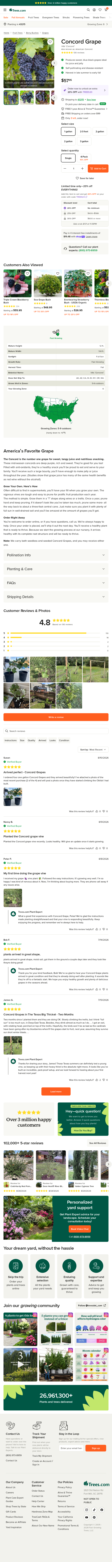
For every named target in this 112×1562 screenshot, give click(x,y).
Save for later (87, 178)
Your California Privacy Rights (65, 1518)
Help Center (38, 1501)
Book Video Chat (80, 1229)
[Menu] (6, 9)
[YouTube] (87, 1517)
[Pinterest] (94, 1517)
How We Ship (39, 1506)
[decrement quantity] (64, 168)
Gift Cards (11, 1511)
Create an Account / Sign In (42, 1463)
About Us (10, 1487)
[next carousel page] (108, 283)
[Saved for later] (50, 42)
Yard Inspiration (14, 1527)
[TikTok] (94, 1510)
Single (68, 158)
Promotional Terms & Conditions (68, 1527)
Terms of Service (66, 1506)
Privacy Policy (65, 1487)
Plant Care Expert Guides (14, 1499)
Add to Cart (100, 168)
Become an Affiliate (16, 1522)
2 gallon (100, 131)
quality (31, 740)
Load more (56, 1091)
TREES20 (80, 197)
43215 (81, 99)
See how (91, 99)
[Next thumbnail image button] (54, 97)
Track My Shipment (42, 1456)
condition (64, 740)
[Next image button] (54, 63)
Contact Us (11, 1460)
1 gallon (68, 131)
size (22, 740)
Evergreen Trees (50, 17)
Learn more (91, 236)
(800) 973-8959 (88, 250)
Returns (62, 1501)
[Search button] (88, 9)
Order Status (38, 1490)
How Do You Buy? (83, 1130)
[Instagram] (87, 1510)
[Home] (17, 10)
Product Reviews (14, 1516)
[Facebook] (102, 1510)
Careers (10, 1492)
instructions (10, 740)
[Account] (94, 9)
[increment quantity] (82, 168)
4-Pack (84, 158)
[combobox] (93, 749)
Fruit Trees (33, 17)
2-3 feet (84, 131)
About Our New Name (43, 1525)
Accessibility (64, 1511)
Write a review (56, 717)
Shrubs (66, 17)
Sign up (96, 1448)
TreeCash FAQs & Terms (41, 1518)
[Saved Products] (100, 9)
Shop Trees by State (16, 1506)
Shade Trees (99, 17)
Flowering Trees (81, 17)
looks (53, 740)
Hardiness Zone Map (42, 1511)
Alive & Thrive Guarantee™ (65, 1494)
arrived (42, 740)
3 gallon (84, 141)
